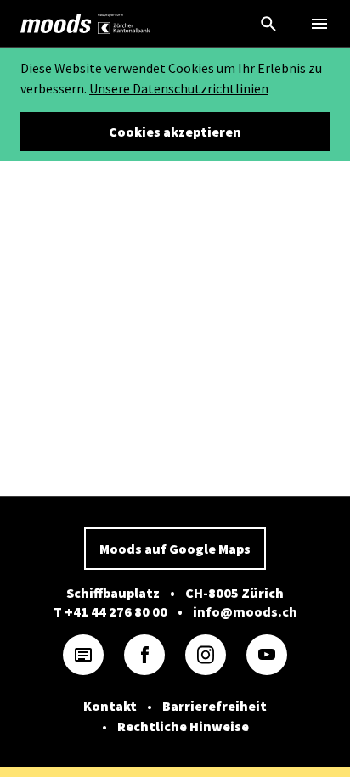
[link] (56, 24)
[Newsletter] (83, 654)
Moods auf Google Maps (175, 548)
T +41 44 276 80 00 (110, 611)
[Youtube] (266, 654)
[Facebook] (144, 654)
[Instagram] (205, 654)
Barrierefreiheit (214, 705)
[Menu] (319, 24)
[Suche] (268, 24)
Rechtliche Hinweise (183, 726)
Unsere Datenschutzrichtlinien (178, 88)
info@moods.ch (245, 611)
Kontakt (110, 705)
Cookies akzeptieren (175, 131)
